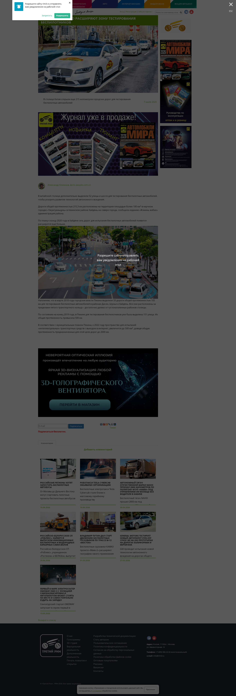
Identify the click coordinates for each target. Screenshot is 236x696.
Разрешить (62, 15)
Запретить (47, 15)
